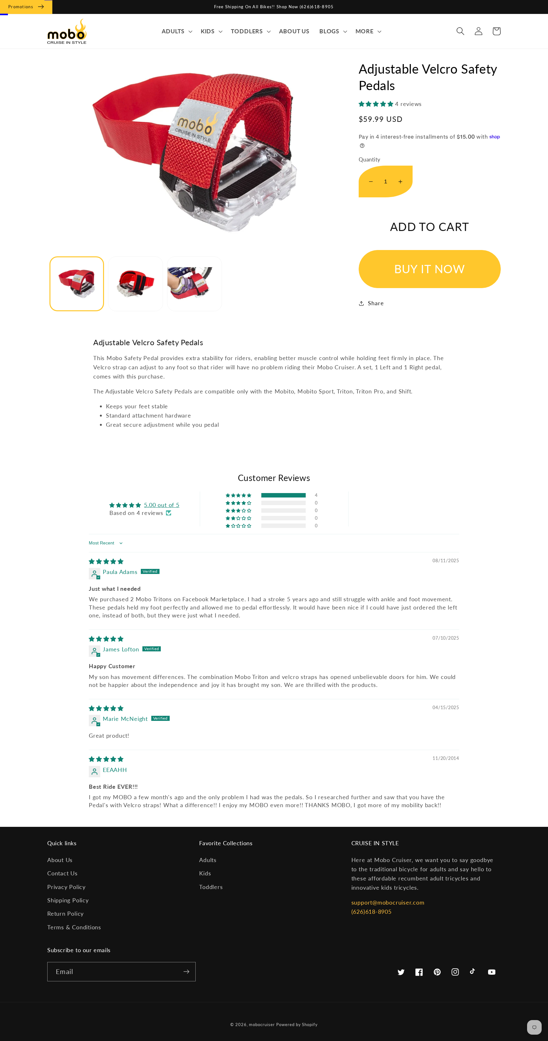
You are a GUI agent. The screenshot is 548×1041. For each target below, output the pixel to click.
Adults (208, 859)
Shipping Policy (68, 900)
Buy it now (429, 269)
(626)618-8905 (371, 911)
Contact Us (62, 873)
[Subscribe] (186, 971)
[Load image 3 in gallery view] (194, 283)
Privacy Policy (66, 886)
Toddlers (211, 886)
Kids (205, 873)
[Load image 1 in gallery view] (76, 283)
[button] (176, 31)
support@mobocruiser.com (388, 902)
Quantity (370, 159)
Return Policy (65, 913)
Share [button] (376, 303)
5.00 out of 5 (161, 504)
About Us (60, 859)
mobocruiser (262, 1024)
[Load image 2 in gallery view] (135, 283)
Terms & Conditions (74, 927)
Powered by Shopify (296, 1024)
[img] (106, 561)
